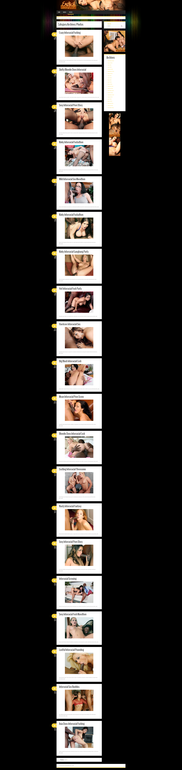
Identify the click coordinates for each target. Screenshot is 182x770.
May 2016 (109, 79)
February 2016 (110, 86)
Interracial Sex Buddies (69, 687)
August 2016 (110, 73)
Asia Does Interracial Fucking (72, 724)
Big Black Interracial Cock (70, 361)
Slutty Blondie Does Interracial (72, 69)
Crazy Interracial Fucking (70, 33)
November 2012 (111, 90)
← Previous (61, 760)
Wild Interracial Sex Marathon (72, 179)
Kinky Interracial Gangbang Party (74, 251)
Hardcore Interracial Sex (69, 324)
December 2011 (111, 107)
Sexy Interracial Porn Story (71, 105)
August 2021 (110, 62)
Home (59, 12)
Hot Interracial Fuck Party (70, 288)
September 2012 (111, 94)
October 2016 (110, 69)
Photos (70, 12)
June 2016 (110, 77)
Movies (64, 12)
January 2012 (110, 105)
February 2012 (110, 103)
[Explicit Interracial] (91, 5)
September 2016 (111, 71)
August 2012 (110, 97)
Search (109, 23)
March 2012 (110, 101)
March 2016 (110, 84)
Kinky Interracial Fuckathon (71, 142)
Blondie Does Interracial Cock (72, 434)
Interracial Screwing (67, 579)
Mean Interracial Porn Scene (71, 397)
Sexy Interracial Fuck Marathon (72, 614)
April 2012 (110, 99)
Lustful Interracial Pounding (71, 650)
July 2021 (109, 65)
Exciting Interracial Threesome (72, 469)
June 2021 (110, 67)
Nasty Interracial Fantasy (70, 506)
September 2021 (111, 60)
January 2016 (110, 88)
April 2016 (110, 82)
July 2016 (109, 75)
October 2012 (110, 92)
